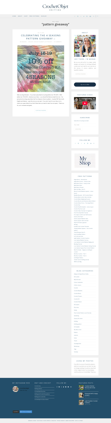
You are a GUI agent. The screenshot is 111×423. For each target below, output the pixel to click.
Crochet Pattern (78, 301)
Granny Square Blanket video (81, 218)
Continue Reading (41, 110)
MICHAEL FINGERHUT (61, 420)
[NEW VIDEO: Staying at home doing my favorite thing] (30, 405)
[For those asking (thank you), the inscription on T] (20, 395)
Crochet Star (77, 205)
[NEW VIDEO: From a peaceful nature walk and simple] (14, 405)
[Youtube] (90, 16)
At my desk (76, 276)
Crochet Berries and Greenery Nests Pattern (85, 201)
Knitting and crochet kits (40, 396)
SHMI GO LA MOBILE (79, 420)
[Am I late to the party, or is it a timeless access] (14, 408)
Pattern (76, 332)
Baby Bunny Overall (78, 187)
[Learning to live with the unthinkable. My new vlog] (14, 398)
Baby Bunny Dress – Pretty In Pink (82, 183)
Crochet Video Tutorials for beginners (83, 211)
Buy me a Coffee (85, 84)
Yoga (75, 349)
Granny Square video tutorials (81, 220)
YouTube (76, 352)
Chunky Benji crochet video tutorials (82, 197)
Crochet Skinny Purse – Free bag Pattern (84, 203)
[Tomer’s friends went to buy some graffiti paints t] (20, 398)
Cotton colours (77, 285)
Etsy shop (76, 307)
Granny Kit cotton (78, 318)
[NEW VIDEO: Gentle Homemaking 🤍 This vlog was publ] (20, 405)
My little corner (77, 329)
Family (75, 310)
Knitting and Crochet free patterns (42, 394)
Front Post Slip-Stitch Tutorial (81, 212)
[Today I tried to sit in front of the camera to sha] (30, 398)
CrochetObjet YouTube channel (41, 399)
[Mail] (93, 16)
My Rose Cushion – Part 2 (80, 255)
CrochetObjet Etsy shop (40, 391)
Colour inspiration (78, 282)
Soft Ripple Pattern (78, 257)
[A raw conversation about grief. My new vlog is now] (30, 395)
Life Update (77, 327)
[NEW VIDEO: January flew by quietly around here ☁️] (30, 408)
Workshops (76, 346)
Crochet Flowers (78, 296)
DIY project (48, 41)
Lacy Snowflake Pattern (79, 234)
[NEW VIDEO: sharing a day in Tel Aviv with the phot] (20, 408)
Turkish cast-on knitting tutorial (81, 259)
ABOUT (20, 16)
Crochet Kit (76, 299)
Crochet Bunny (77, 293)
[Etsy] (81, 16)
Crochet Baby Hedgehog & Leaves (82, 199)
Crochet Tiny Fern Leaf (79, 209)
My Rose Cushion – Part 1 (80, 254)
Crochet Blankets (39, 41)
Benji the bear (77, 279)
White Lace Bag (77, 261)
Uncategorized (77, 343)
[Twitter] (84, 16)
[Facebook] (74, 16)
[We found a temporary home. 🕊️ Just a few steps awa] (20, 401)
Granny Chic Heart (78, 216)
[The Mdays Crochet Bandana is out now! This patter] (25, 408)
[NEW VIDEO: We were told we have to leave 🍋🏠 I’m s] (25, 401)
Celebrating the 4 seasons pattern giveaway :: (41, 37)
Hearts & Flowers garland (80, 222)
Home (14, 16)
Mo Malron (23, 41)
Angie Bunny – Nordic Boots (80, 179)
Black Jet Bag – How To (79, 189)
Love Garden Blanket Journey (81, 240)
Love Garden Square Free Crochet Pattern (84, 248)
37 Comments (58, 41)
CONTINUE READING (80, 74)
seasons (76, 335)
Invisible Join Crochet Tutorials (81, 226)
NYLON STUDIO (40, 420)
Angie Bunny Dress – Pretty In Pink (82, 181)
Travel (75, 340)
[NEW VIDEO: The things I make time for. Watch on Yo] (25, 405)
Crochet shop (38, 386)
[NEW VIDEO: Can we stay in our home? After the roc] (30, 401)
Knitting (76, 321)
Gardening (76, 315)
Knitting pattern (78, 324)
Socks (75, 338)
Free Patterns (34, 16)
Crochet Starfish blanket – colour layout (83, 207)
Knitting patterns (38, 388)
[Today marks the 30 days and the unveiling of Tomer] (25, 395)
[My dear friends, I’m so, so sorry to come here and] (14, 401)
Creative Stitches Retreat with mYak (90, 386)
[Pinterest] (87, 16)
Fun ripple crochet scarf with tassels (83, 214)
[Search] (97, 16)
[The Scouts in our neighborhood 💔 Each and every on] (14, 395)
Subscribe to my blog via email (81, 120)
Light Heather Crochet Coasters (81, 238)
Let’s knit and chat (78, 236)
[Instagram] (77, 16)
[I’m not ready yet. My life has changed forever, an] (25, 398)
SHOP (26, 16)
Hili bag (75, 224)
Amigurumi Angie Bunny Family (81, 274)
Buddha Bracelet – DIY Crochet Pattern (83, 195)
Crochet (30, 41)
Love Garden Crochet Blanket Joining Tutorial (85, 246)
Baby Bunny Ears (78, 185)
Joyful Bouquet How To (79, 232)
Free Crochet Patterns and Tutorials (82, 313)
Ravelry (44, 16)
